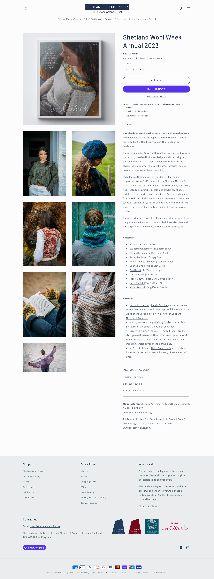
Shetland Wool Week (33, 471)
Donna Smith (137, 266)
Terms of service (126, 573)
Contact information (159, 573)
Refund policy (97, 573)
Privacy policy (111, 573)
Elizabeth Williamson (141, 249)
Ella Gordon (165, 177)
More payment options (156, 96)
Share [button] (129, 124)
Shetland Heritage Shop (63, 573)
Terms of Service (89, 503)
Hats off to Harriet (139, 305)
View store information (137, 115)
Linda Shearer (137, 274)
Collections (28, 487)
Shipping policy (142, 573)
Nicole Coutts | (138, 279)
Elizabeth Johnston (140, 253)
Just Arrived (29, 497)
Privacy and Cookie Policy (93, 497)
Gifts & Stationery (31, 476)
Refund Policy (87, 492)
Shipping (139, 58)
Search (84, 476)
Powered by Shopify (81, 573)
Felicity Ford (162, 322)
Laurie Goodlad (159, 305)
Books (26, 481)
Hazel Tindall (136, 198)
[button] (26, 8)
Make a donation (148, 506)
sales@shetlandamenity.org (45, 526)
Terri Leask (135, 270)
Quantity (127, 63)
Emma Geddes (137, 261)
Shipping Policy (88, 481)
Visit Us (84, 471)
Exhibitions (28, 492)
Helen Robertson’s (161, 348)
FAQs (83, 487)
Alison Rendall (137, 287)
